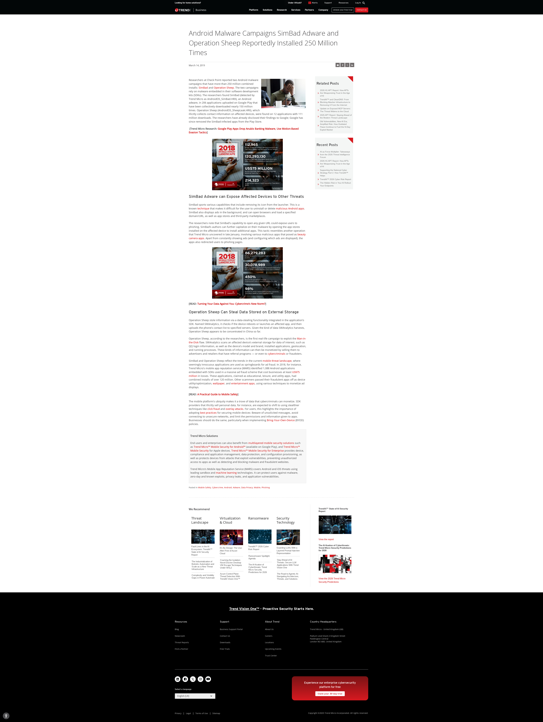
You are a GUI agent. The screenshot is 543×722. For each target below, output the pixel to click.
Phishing (266, 487)
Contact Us (362, 10)
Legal (188, 713)
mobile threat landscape (277, 360)
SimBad (203, 87)
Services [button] (295, 9)
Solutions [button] (267, 9)
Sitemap (216, 713)
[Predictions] (335, 563)
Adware (236, 487)
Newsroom (180, 636)
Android (228, 487)
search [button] (363, 3)
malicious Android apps (290, 208)
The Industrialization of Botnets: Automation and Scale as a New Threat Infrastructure (203, 565)
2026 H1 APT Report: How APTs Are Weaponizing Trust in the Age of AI (334, 93)
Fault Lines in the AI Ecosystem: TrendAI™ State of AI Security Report (201, 546)
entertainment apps (243, 383)
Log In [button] (358, 3)
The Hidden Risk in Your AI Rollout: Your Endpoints (334, 184)
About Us (269, 629)
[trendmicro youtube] (208, 679)
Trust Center (271, 655)
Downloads (225, 642)
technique (203, 208)
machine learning (226, 472)
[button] (195, 696)
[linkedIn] (352, 65)
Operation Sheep (224, 87)
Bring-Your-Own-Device (281, 420)
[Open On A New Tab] (247, 164)
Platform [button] (253, 9)
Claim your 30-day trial (328, 693)
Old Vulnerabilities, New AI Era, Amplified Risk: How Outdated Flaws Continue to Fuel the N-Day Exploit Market (334, 125)
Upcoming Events (273, 649)
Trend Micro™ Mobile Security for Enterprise (257, 450)
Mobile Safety (204, 487)
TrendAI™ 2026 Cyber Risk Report (335, 179)
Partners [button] (309, 9)
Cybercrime (217, 487)
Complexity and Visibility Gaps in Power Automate (203, 576)
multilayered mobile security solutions (271, 443)
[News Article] (338, 65)
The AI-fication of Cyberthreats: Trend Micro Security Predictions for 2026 (257, 568)
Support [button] (328, 3)
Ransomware (258, 518)
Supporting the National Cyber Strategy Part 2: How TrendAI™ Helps (333, 173)
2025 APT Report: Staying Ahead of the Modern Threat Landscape (335, 116)
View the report (326, 539)
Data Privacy (247, 487)
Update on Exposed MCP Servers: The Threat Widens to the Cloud (334, 110)
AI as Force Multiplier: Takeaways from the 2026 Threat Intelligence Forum (334, 154)
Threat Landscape (199, 520)
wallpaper (219, 383)
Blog (177, 629)
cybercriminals (276, 353)
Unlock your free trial (342, 9)
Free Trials (225, 649)
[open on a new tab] (193, 679)
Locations (269, 642)
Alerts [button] (313, 3)
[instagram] (200, 679)
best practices (208, 412)
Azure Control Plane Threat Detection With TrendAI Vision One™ (230, 576)
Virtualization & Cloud (230, 520)
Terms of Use (201, 713)
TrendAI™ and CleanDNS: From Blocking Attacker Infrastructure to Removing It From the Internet (334, 102)
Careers (268, 636)
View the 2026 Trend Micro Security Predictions (332, 579)
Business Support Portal (231, 629)
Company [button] (323, 9)
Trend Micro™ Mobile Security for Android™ (219, 446)
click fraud (213, 409)
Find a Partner (181, 649)
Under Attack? (295, 3)
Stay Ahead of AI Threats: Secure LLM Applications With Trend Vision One (288, 564)
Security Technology (286, 520)
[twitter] (347, 65)
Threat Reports (182, 642)
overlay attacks (234, 409)
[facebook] (342, 65)
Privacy (178, 713)
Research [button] (282, 9)
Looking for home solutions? (188, 3)
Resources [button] (343, 3)
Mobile (257, 487)
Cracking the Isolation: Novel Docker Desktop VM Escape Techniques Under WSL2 (231, 564)
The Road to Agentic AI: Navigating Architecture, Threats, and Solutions (288, 576)
